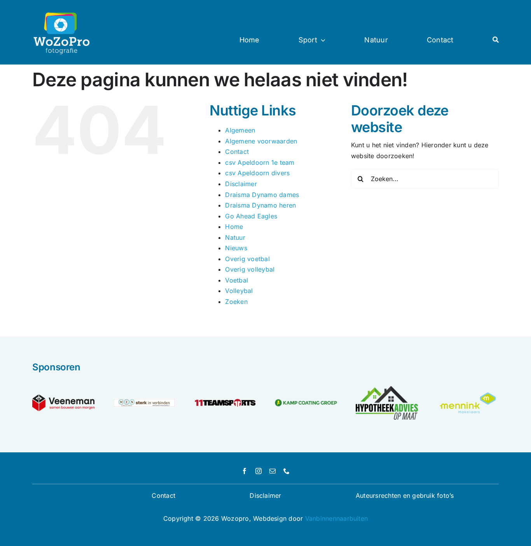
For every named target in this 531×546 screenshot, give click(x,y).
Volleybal (239, 291)
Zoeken (236, 301)
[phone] (286, 471)
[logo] (225, 398)
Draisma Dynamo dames (262, 195)
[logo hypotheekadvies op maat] (387, 389)
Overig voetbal (247, 259)
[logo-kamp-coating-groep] (306, 402)
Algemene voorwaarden (261, 141)
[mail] (272, 471)
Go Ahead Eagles (251, 216)
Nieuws (236, 248)
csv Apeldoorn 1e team (259, 162)
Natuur (235, 237)
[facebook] (244, 471)
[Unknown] (468, 393)
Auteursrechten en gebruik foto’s (405, 495)
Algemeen (240, 130)
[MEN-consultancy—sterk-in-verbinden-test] (144, 401)
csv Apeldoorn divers (257, 173)
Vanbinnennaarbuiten (336, 518)
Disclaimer (241, 184)
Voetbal (236, 280)
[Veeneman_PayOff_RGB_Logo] (63, 397)
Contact (237, 151)
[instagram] (258, 471)
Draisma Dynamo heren (260, 205)
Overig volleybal (249, 269)
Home (234, 226)
